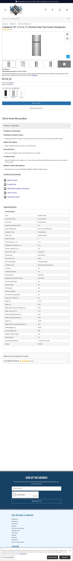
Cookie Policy (23, 553)
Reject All (64, 557)
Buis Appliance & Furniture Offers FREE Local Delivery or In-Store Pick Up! (38, 1)
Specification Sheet (13, 197)
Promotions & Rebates (18, 528)
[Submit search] (69, 18)
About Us (14, 537)
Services (14, 535)
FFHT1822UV (10, 84)
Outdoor (14, 526)
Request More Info (37, 108)
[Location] (53, 10)
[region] (36, 554)
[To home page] (16, 9)
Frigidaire (11, 82)
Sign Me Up (36, 501)
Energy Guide (11, 184)
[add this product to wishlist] (67, 38)
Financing (14, 533)
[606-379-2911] (60, 10)
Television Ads (15, 530)
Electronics (15, 523)
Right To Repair (12, 180)
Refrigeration (13, 24)
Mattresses (15, 521)
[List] (45, 10)
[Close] (70, 550)
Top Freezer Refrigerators (24, 24)
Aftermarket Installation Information (18, 188)
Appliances (5, 24)
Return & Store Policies (18, 542)
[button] (5, 10)
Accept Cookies (52, 557)
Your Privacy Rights (8, 557)
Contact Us (15, 540)
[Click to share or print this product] (67, 34)
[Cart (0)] (67, 10)
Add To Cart (36, 103)
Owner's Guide (12, 193)
